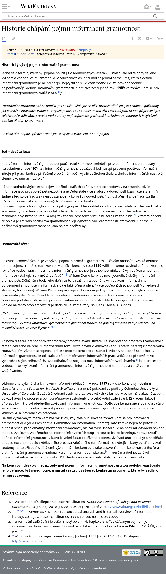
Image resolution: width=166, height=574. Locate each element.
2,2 (26, 510)
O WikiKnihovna (55, 568)
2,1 (21, 510)
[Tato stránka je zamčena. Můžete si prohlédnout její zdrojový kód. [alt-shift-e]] (131, 38)
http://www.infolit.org (28, 541)
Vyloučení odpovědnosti (89, 568)
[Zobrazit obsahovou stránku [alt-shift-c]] (4, 38)
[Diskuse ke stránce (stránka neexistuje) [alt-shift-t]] (13, 38)
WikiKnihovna (38, 6)
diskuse (71, 50)
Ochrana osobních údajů (21, 568)
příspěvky (84, 50)
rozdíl (11, 54)
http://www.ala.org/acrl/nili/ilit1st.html (132, 506)
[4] (107, 451)
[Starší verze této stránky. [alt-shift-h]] (139, 38)
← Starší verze (25, 54)
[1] (58, 91)
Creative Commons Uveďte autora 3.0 (68, 560)
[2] (134, 215)
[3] (136, 359)
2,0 (17, 510)
